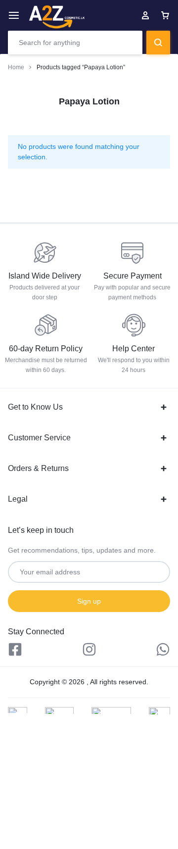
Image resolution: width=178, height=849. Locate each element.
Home (16, 67)
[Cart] (165, 15)
